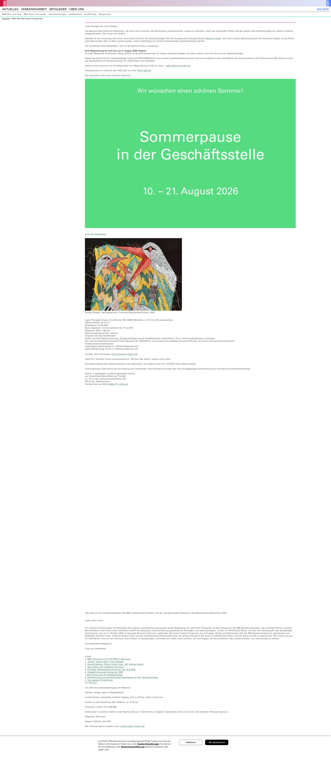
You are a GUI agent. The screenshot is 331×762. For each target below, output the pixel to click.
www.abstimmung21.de (178, 65)
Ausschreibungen (57, 14)
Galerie (323, 9)
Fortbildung (90, 14)
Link (87, 648)
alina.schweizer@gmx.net (124, 354)
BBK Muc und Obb (11, 14)
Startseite (6, 18)
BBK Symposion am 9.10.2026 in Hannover (109, 659)
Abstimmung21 (213, 38)
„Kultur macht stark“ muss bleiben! (105, 661)
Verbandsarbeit (34, 9)
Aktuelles (10, 9)
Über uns (76, 9)
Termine (92, 682)
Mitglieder (58, 9)
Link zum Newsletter (95, 234)
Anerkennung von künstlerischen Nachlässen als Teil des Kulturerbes (122, 677)
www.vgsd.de (144, 70)
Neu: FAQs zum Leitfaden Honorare (105, 667)
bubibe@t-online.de (118, 384)
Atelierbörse (75, 14)
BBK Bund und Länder (35, 14)
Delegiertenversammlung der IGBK (105, 672)
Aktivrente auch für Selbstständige (104, 675)
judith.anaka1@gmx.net (132, 726)
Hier (87, 613)
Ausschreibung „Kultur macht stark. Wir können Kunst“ (115, 664)
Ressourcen (105, 14)
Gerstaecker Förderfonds (100, 680)
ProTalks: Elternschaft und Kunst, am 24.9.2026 (111, 669)
